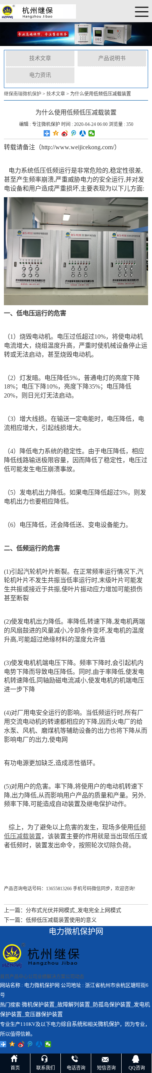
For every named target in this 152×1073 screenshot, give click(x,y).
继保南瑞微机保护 (22, 94)
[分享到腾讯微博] (74, 133)
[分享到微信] (91, 133)
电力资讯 (40, 75)
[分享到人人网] (83, 133)
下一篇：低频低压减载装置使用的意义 (50, 920)
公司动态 (74, 976)
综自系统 (72, 1024)
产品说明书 (111, 58)
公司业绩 (37, 976)
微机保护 (109, 1024)
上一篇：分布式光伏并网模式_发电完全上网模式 (62, 910)
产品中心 (18, 976)
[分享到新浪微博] (65, 133)
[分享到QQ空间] (56, 133)
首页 (4, 976)
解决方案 (56, 976)
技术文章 (40, 58)
